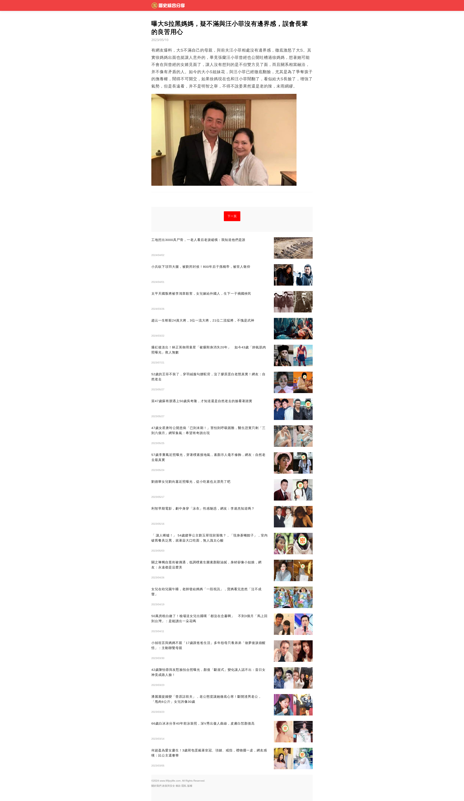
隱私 (184, 785)
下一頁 (232, 216)
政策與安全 (168, 785)
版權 (189, 785)
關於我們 (156, 785)
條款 (178, 785)
